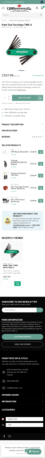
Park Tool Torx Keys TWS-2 (20, 21)
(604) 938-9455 (13, 381)
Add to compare (7, 103)
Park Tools (6, 27)
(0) (25, 27)
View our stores (23, 344)
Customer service (22, 337)
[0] (42, 7)
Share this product (22, 103)
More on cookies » (23, 454)
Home (4, 21)
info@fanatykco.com (21, 225)
